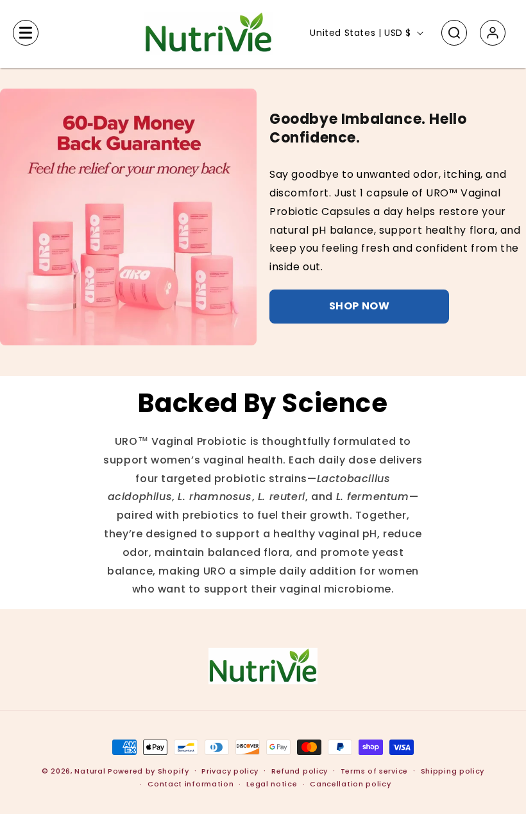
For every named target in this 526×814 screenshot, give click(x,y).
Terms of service (374, 771)
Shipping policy (453, 771)
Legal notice (271, 784)
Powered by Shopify (148, 771)
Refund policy (299, 771)
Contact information (190, 784)
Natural (89, 771)
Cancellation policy (350, 784)
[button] (25, 33)
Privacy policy (230, 771)
